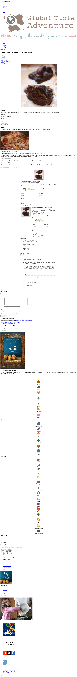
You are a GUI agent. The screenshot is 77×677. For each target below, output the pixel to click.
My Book (5, 47)
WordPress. (13, 671)
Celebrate (4, 45)
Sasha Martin (4, 63)
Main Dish (28, 188)
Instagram (5, 6)
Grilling (38, 436)
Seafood (38, 501)
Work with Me (5, 565)
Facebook (5, 8)
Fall (6, 289)
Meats (38, 511)
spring (9, 289)
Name (1, 307)
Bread (38, 463)
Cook (4, 43)
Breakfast (38, 384)
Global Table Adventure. (14, 670)
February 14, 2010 (9, 61)
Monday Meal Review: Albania (8, 323)
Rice (36, 190)
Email (1, 309)
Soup (39, 394)
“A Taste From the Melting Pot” (14, 167)
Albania (1, 60)
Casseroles (30, 190)
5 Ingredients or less (38, 443)
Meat (33, 190)
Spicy (38, 495)
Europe (5, 60)
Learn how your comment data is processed (23, 320)
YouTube (4, 11)
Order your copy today (4, 375)
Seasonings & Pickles (38, 484)
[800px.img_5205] (38, 179)
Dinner (38, 401)
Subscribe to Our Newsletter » (6, 1)
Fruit (38, 522)
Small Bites (38, 411)
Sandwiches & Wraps (38, 533)
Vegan (38, 449)
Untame (7, 672)
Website (1, 311)
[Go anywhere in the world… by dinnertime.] (6, 555)
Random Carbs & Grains (38, 528)
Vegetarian (39, 431)
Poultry (38, 506)
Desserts (38, 417)
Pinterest (4, 7)
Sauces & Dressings (38, 490)
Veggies (38, 516)
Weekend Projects (30, 189)
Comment (2, 304)
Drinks (38, 406)
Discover (4, 44)
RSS (4, 12)
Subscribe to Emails (6, 567)
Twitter (4, 9)
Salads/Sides (38, 389)
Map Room (5, 46)
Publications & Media (7, 563)
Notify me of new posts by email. (8, 318)
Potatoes (38, 468)
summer (11, 289)
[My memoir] (12, 368)
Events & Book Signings (7, 566)
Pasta (39, 478)
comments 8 (2, 62)
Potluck (38, 454)
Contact (4, 562)
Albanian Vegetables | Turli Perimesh (10, 322)
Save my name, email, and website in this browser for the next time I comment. (17, 313)
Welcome (4, 41)
